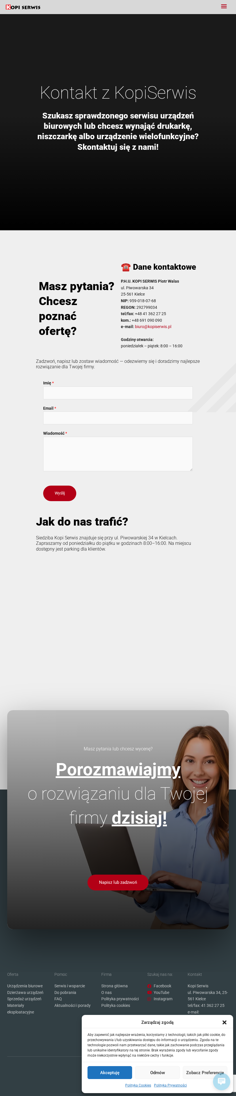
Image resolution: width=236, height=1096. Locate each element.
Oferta (12, 974)
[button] (224, 1022)
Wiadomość (55, 433)
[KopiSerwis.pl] (23, 7)
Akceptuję (109, 1072)
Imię (48, 383)
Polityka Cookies (138, 1085)
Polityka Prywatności (170, 1085)
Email (49, 408)
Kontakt (195, 974)
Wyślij (60, 493)
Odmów (157, 1072)
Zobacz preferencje (205, 1072)
